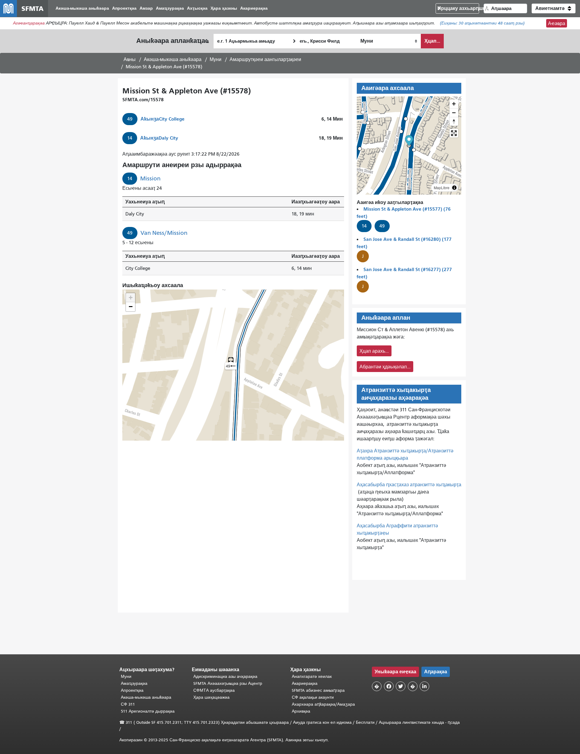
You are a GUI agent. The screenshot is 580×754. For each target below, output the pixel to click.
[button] (553, 8)
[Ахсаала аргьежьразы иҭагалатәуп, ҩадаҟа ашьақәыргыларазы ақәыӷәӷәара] (454, 121)
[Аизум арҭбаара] (454, 103)
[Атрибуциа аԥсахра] (454, 187)
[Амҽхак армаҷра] (454, 112)
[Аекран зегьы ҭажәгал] (454, 133)
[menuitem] (82, 9)
